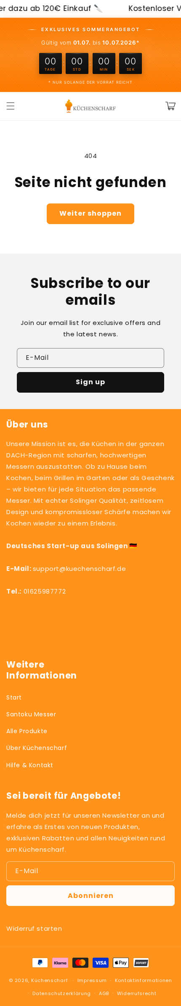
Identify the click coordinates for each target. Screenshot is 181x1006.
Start (14, 697)
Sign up (90, 382)
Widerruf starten (34, 928)
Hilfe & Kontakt (29, 765)
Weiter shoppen (90, 213)
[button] (10, 106)
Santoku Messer (31, 714)
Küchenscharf (49, 980)
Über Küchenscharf (36, 748)
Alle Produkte (27, 731)
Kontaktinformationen (143, 980)
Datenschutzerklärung (61, 993)
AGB (104, 993)
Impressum (92, 980)
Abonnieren (91, 895)
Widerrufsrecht (137, 993)
